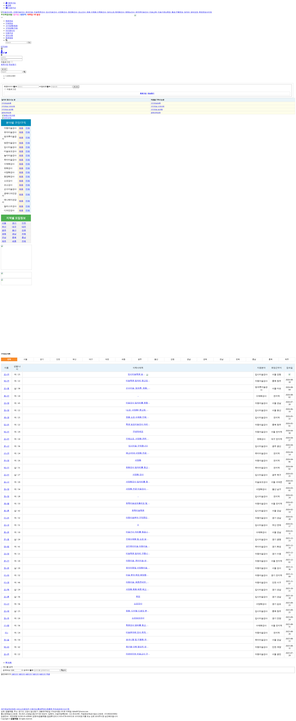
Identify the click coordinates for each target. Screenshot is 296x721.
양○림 (6, 546)
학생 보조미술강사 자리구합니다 (138, 424)
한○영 (6, 460)
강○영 (6, 403)
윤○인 (6, 561)
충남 (24, 237)
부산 (4, 227)
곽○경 (6, 417)
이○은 (6, 518)
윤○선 (6, 446)
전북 (24, 234)
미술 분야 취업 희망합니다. (138, 575)
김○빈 (6, 439)
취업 (138, 596)
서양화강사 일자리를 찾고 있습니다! (138, 482)
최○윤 (6, 532)
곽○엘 (6, 503)
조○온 (6, 654)
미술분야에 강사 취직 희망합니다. (138, 632)
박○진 (6, 432)
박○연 (6, 381)
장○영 (6, 489)
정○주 (6, 618)
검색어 (28, 670)
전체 (24, 241)
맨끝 (48, 674)
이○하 (6, 575)
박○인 (6, 468)
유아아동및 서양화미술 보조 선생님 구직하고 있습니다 (138, 568)
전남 (4, 237)
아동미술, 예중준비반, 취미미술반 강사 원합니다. (138, 582)
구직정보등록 (6, 103)
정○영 (6, 410)
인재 (28, 128)
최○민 (6, 396)
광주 (4, 230)
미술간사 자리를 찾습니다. (138, 532)
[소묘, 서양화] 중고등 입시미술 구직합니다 (138, 410)
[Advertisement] (70, 302)
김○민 (6, 475)
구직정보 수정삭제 (8, 106)
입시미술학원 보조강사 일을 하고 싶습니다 (137, 374)
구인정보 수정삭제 (157, 106)
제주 (4, 241)
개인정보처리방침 (8, 709)
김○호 (6, 388)
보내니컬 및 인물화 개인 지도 (138, 639)
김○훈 (6, 597)
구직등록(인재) (12, 28)
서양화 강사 (138, 474)
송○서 (6, 482)
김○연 (6, 374)
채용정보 (9, 21)
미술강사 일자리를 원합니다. (138, 403)
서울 (4, 223)
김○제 (6, 611)
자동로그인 (11, 89)
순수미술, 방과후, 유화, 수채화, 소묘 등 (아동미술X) (138, 388)
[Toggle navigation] (2, 17)
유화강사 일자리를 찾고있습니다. (138, 467)
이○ (6, 633)
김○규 (6, 525)
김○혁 (6, 590)
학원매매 (9, 38)
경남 (14, 234)
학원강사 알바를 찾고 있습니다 (138, 625)
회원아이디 (10, 86)
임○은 (6, 425)
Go (29, 42)
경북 (4, 234)
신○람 (6, 625)
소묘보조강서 (138, 618)
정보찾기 (12, 64)
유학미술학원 (138, 510)
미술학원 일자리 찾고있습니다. (138, 380)
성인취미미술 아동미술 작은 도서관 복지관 (138, 546)
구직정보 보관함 (7, 109)
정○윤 (6, 568)
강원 (24, 230)
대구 (14, 227)
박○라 (6, 647)
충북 (14, 237)
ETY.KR (4, 47)
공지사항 (9, 35)
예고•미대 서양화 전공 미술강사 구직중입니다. (138, 453)
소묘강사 (138, 604)
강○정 (6, 554)
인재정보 (9, 23)
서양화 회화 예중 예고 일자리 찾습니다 (138, 589)
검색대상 (6, 670)
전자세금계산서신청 (61, 709)
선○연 (6, 453)
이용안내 (9, 33)
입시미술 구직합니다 (138, 446)
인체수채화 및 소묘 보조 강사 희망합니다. (138, 539)
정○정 (6, 496)
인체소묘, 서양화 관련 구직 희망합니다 (138, 439)
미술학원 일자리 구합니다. (138, 553)
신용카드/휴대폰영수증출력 (41, 709)
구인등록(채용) (12, 26)
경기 (14, 223)
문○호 (6, 539)
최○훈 (6, 511)
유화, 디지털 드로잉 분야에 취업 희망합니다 (138, 611)
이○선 (6, 604)
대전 (24, 227)
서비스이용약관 (22, 709)
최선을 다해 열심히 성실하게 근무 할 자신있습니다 (138, 647)
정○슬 (6, 640)
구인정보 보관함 (157, 109)
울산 (14, 230)
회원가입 (12, 3)
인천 (24, 223)
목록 (9, 663)
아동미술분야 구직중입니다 (138, 517)
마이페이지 (10, 31)
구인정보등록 (156, 103)
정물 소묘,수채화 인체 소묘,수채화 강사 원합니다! (138, 417)
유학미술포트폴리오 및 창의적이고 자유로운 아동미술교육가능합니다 (138, 503)
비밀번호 (44, 86)
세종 (14, 241)
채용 (21, 128)
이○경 (6, 582)
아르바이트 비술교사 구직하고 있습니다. (138, 654)
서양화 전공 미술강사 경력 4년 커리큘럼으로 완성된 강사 (138, 489)
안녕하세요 (138, 431)
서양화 (138, 460)
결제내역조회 (6, 112)
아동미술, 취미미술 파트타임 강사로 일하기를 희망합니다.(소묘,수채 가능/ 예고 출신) (138, 560)
